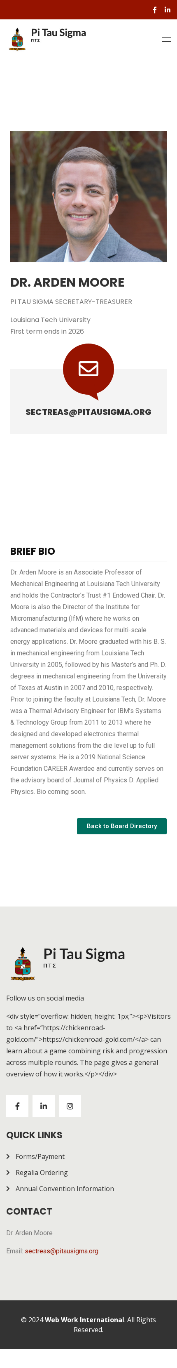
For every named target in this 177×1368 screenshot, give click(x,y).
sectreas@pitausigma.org (88, 412)
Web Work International (84, 1319)
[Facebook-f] (154, 10)
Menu (166, 39)
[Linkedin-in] (167, 10)
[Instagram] (70, 1106)
